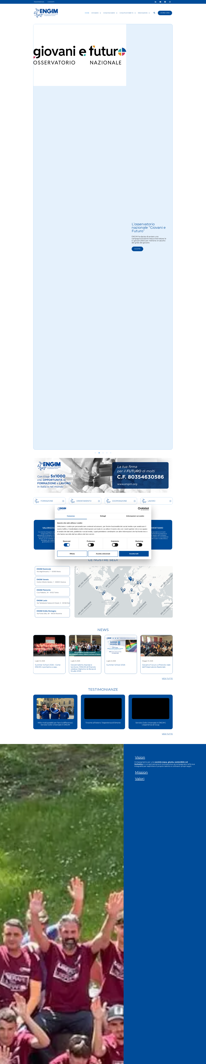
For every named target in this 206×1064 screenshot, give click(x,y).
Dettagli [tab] (103, 516)
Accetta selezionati (103, 553)
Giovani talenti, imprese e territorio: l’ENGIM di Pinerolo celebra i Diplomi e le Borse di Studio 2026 (47, 668)
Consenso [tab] (71, 516)
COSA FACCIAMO (109, 13)
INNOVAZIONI (142, 13)
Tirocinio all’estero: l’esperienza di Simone (55, 723)
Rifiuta (72, 553)
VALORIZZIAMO (50, 528)
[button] (95, 452)
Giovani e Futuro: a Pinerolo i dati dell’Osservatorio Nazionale (120, 666)
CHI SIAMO (95, 13)
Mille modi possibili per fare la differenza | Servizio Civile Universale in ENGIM (150, 724)
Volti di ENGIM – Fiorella (145, 223)
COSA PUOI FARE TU (126, 13)
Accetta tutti (133, 553)
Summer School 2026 (80, 665)
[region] (52, 592)
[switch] (91, 545)
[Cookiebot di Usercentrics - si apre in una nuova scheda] (139, 508)
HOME (87, 13)
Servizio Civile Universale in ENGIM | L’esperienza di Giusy (103, 724)
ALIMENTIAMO (155, 528)
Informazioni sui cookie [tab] (135, 516)
